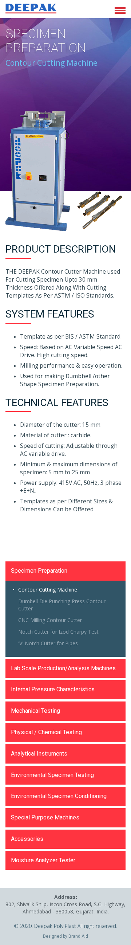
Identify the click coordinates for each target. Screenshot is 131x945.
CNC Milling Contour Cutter (50, 620)
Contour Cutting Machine (47, 589)
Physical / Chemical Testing (46, 732)
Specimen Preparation (39, 570)
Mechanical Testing (35, 710)
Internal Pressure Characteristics (53, 689)
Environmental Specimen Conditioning (59, 796)
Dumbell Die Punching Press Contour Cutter (62, 605)
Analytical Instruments (39, 753)
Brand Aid (78, 936)
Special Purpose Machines (45, 817)
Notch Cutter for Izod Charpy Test (58, 631)
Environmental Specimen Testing (52, 775)
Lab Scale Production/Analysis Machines (63, 668)
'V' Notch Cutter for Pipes (48, 643)
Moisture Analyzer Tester (43, 860)
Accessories (27, 838)
